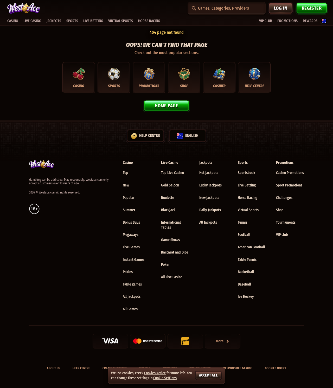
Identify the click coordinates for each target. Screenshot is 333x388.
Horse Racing (247, 198)
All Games (130, 309)
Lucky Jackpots (210, 185)
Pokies (128, 272)
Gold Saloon (170, 185)
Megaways (130, 234)
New (126, 185)
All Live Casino (171, 277)
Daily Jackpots (210, 210)
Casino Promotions (290, 173)
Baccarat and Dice (174, 252)
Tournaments (286, 222)
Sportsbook (246, 173)
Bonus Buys (131, 222)
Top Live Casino (172, 173)
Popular (129, 198)
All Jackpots (131, 296)
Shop (280, 210)
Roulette (167, 198)
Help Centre (81, 368)
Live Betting (247, 185)
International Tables (171, 225)
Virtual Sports (248, 210)
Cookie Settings (165, 378)
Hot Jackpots (208, 173)
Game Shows (170, 240)
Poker (165, 264)
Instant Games (133, 259)
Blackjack (168, 210)
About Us (53, 368)
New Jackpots (209, 198)
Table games (132, 284)
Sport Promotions (289, 185)
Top (125, 173)
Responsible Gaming (237, 368)
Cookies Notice (275, 368)
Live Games (131, 247)
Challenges (284, 198)
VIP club (282, 234)
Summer (129, 210)
